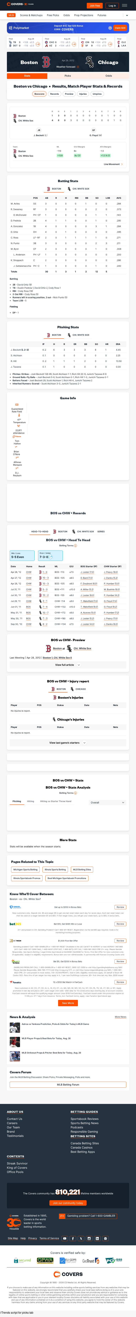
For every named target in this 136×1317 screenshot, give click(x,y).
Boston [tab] (56, 188)
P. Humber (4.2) (111, 595)
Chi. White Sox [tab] (80, 188)
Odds (66, 15)
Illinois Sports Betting (55, 869)
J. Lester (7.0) (87, 572)
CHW (28, 572)
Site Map (13, 1238)
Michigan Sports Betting (25, 869)
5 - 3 (45, 589)
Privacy (32, 1238)
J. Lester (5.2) (87, 618)
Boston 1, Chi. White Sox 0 (57, 657)
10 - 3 (46, 577)
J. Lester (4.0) (87, 624)
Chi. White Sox (82, 648)
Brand (11, 1131)
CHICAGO (81, 689)
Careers (12, 1123)
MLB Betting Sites (82, 869)
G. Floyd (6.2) (110, 606)
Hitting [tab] (30, 801)
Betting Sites (83, 1136)
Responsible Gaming (84, 1131)
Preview (69, 94)
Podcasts (77, 1127)
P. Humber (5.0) (111, 583)
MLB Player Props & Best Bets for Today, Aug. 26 (46, 1038)
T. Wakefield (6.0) (89, 606)
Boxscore (39, 94)
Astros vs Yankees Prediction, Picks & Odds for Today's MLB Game (55, 1024)
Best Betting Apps (83, 1151)
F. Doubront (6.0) (89, 583)
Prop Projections (83, 15)
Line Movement (112, 164)
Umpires (97, 94)
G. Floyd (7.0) (110, 601)
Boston (29, 61)
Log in (112, 5)
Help (23, 1238)
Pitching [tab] (17, 801)
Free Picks (53, 15)
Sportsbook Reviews (84, 1119)
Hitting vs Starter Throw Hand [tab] (55, 801)
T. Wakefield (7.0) (89, 601)
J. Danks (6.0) (111, 624)
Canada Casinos (81, 1147)
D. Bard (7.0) (87, 578)
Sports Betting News (84, 1123)
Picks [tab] (68, 75)
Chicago (108, 61)
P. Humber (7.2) (111, 612)
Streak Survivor (17, 1163)
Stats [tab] (27, 75)
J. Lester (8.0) (87, 595)
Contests (15, 1156)
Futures (102, 15)
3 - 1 (45, 601)
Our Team (13, 1127)
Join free (95, 5)
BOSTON (61, 689)
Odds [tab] (109, 75)
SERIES (101, 531)
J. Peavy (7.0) (111, 618)
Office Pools (15, 1172)
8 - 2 (45, 624)
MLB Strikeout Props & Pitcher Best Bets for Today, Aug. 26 (51, 1052)
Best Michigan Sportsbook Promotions (67, 878)
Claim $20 (120, 28)
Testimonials (15, 1136)
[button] (68, 664)
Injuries (83, 94)
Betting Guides (84, 1112)
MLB (11, 15)
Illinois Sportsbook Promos (26, 878)
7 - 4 (45, 606)
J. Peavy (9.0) (111, 572)
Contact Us (14, 1119)
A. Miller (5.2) (87, 589)
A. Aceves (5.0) (88, 612)
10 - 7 (46, 612)
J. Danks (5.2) (111, 578)
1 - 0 (45, 572)
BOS (28, 606)
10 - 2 (46, 595)
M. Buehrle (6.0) (112, 589)
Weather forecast (65, 66)
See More (68, 1002)
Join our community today (68, 1202)
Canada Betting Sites (85, 1143)
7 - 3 (45, 618)
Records (54, 94)
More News (120, 1016)
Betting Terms (66, 545)
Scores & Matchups (31, 15)
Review (120, 907)
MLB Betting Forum (68, 1084)
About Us (15, 1112)
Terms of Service (49, 1238)
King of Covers (17, 1167)
